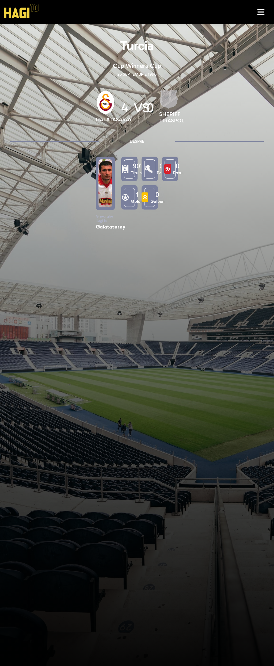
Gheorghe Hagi (21, 11)
